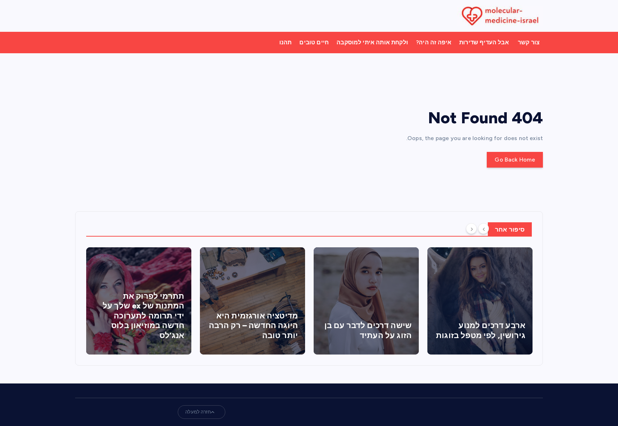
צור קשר (529, 42)
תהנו (285, 42)
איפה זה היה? (433, 42)
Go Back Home (515, 159)
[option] (88, 301)
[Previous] (483, 228)
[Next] (471, 228)
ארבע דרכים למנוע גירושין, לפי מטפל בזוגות (430, 330)
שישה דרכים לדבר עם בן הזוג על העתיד (317, 330)
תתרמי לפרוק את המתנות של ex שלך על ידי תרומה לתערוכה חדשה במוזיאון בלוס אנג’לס (92, 315)
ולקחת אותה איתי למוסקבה (372, 42)
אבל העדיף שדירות (484, 42)
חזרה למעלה (198, 412)
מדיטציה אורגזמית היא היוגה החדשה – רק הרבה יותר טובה (202, 325)
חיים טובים (314, 42)
